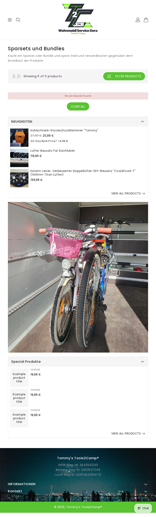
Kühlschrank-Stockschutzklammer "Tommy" (64, 130)
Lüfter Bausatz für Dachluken (52, 150)
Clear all (78, 106)
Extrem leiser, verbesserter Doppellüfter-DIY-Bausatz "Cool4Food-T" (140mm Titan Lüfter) (83, 172)
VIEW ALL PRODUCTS (126, 193)
